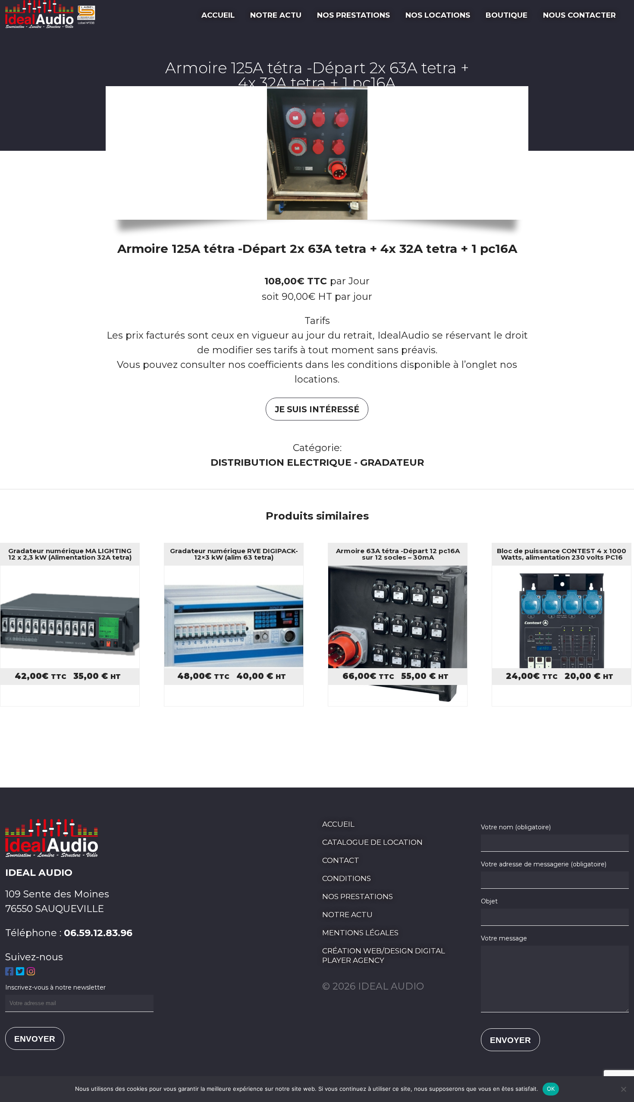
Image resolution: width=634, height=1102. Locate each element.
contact (340, 860)
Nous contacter (579, 15)
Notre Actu (275, 15)
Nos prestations (353, 15)
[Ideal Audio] (52, 25)
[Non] (623, 1089)
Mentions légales (360, 932)
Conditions (346, 878)
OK (551, 1088)
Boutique (506, 15)
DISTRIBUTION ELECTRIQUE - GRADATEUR (317, 462)
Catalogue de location (372, 842)
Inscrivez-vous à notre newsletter (55, 987)
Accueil (218, 15)
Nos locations (437, 15)
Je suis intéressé (317, 409)
